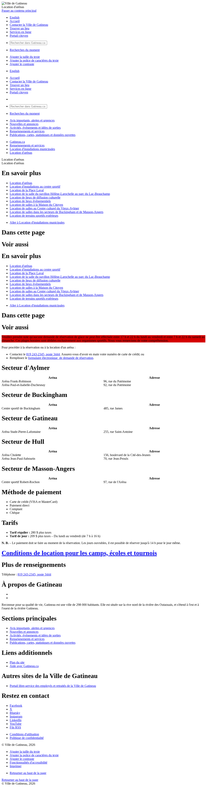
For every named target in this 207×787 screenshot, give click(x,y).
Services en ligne (20, 32)
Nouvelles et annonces (24, 124)
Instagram (16, 716)
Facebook (16, 705)
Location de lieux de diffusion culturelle (35, 197)
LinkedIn (15, 720)
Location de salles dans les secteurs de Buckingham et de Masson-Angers (56, 212)
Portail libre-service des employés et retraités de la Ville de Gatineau (53, 686)
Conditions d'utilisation (24, 734)
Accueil (15, 21)
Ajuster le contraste (22, 64)
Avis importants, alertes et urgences (32, 120)
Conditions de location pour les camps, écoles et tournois (79, 553)
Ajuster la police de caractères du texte (34, 60)
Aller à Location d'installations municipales (37, 222)
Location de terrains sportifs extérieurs (34, 215)
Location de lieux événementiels (30, 201)
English (14, 17)
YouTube (15, 723)
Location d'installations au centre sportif (35, 186)
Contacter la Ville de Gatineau (29, 24)
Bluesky (15, 713)
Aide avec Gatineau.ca (24, 666)
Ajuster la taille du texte (25, 57)
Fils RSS (15, 727)
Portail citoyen (19, 35)
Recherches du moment (25, 50)
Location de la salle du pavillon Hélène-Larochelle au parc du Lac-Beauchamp (60, 194)
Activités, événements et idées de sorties (35, 127)
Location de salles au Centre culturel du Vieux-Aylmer (44, 208)
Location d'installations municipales (32, 149)
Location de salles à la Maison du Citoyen (36, 204)
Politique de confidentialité (27, 738)
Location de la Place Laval (27, 190)
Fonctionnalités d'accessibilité (28, 762)
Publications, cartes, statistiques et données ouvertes (42, 135)
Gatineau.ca (17, 141)
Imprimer (15, 766)
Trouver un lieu (19, 28)
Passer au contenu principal (19, 10)
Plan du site (17, 662)
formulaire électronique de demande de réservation (60, 358)
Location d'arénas (21, 152)
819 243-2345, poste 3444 (43, 354)
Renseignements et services (27, 131)
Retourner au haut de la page (28, 773)
